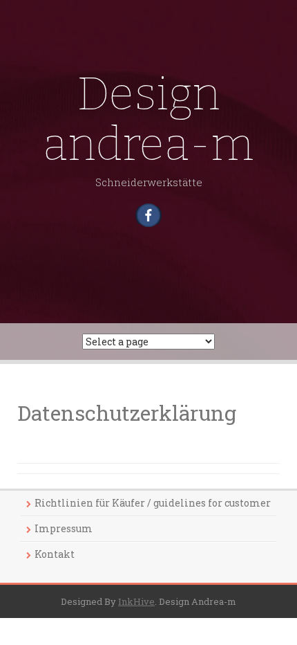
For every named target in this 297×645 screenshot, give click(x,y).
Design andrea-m (148, 119)
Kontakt (55, 554)
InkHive (136, 601)
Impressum (64, 528)
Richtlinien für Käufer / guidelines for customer (153, 502)
